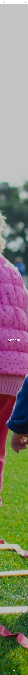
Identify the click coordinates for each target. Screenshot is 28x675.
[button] (25, 2)
